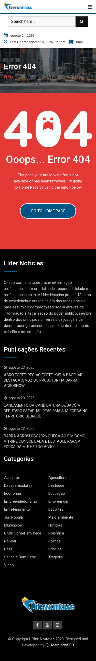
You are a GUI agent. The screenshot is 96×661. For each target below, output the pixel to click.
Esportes (55, 509)
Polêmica (56, 533)
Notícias (55, 525)
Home (12, 77)
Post (8, 549)
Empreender (58, 501)
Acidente (11, 477)
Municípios (13, 525)
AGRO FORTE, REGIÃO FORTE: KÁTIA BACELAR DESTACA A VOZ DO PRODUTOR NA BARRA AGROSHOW (43, 380)
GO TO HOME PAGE (48, 211)
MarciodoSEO (62, 645)
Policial (10, 541)
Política (54, 541)
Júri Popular (14, 517)
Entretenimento (17, 509)
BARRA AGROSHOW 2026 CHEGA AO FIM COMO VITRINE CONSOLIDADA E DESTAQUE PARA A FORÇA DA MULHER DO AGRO (44, 441)
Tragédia (55, 557)
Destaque (56, 485)
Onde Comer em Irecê (22, 533)
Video (9, 565)
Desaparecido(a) (18, 485)
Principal (55, 549)
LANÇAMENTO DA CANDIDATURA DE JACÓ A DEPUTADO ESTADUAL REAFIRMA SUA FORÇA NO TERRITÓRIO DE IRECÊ (46, 411)
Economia (12, 493)
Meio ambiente (60, 517)
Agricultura (57, 477)
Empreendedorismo (20, 501)
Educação (56, 493)
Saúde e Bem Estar (20, 557)
